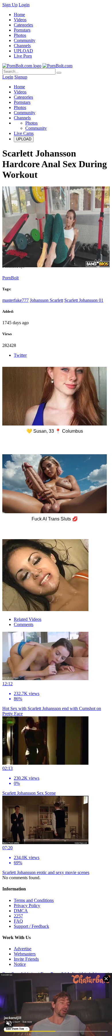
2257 (18, 915)
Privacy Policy (27, 905)
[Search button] (59, 73)
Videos (20, 19)
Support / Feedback (31, 926)
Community (24, 40)
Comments (23, 624)
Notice (20, 964)
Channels (22, 45)
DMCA (21, 910)
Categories (23, 24)
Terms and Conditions (34, 900)
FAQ (18, 921)
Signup (20, 77)
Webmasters (25, 953)
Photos (20, 35)
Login (24, 4)
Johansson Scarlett (46, 300)
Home (19, 14)
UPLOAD (23, 50)
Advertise (22, 948)
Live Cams (24, 133)
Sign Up (10, 4)
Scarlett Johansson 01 (83, 300)
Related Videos (27, 619)
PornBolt (10, 277)
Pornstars (22, 30)
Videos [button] (20, 91)
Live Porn (23, 56)
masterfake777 (15, 300)
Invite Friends (26, 959)
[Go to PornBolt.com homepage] (21, 65)
